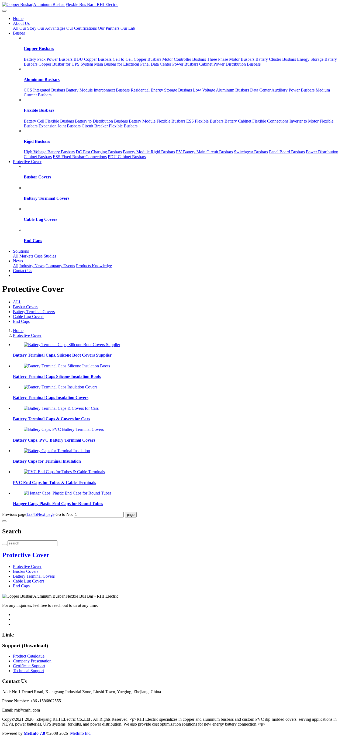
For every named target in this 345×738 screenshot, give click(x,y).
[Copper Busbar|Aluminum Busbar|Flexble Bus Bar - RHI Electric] (172, 4)
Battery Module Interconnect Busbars (98, 90)
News (18, 261)
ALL (17, 302)
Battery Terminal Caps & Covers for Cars (51, 419)
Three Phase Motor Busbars (230, 59)
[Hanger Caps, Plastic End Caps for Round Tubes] (67, 493)
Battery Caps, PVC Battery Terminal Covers (54, 440)
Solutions (21, 251)
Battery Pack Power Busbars (48, 59)
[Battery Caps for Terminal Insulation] (57, 450)
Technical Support (28, 670)
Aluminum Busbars (42, 79)
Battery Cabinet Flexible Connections (256, 121)
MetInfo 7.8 (34, 733)
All (15, 28)
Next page (45, 514)
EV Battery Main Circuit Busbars (204, 152)
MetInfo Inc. (80, 733)
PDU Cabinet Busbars (127, 156)
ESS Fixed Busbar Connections (80, 156)
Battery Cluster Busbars (276, 59)
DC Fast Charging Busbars (99, 152)
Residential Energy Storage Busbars (161, 90)
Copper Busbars (39, 48)
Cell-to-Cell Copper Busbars (137, 59)
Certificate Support (29, 665)
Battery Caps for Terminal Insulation (47, 461)
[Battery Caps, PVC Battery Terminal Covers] (64, 429)
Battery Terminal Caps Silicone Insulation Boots (57, 376)
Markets (26, 256)
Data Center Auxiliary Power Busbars (282, 90)
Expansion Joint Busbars (60, 126)
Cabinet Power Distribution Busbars (230, 64)
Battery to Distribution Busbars (101, 121)
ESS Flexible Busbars (204, 121)
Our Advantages (51, 28)
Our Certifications (81, 28)
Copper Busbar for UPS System (66, 64)
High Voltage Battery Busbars (49, 152)
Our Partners (108, 28)
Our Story (27, 28)
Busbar (19, 33)
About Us (21, 23)
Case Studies (45, 256)
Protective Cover (27, 161)
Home (18, 18)
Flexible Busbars (39, 110)
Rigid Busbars (37, 141)
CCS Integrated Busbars (44, 90)
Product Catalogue (28, 656)
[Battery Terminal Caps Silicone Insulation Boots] (67, 366)
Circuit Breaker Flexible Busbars (109, 126)
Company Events (60, 265)
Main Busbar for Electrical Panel (122, 64)
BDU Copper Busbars (93, 59)
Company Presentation (32, 661)
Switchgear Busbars (251, 152)
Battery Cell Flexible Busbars (49, 121)
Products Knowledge (94, 265)
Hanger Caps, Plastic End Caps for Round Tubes (58, 503)
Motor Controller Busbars (184, 59)
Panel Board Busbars (287, 152)
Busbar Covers (37, 177)
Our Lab (127, 28)
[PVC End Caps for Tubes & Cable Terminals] (64, 471)
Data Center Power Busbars (174, 64)
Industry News (31, 265)
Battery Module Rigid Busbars (149, 152)
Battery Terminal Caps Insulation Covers (50, 397)
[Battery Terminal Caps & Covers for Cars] (61, 408)
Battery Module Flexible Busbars (157, 121)
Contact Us (22, 270)
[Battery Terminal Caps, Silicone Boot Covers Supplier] (72, 344)
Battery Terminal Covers (46, 198)
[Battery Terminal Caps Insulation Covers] (60, 387)
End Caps (33, 240)
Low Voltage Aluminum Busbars (221, 90)
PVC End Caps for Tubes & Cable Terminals (54, 482)
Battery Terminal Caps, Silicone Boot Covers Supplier (62, 355)
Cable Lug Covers (40, 219)
